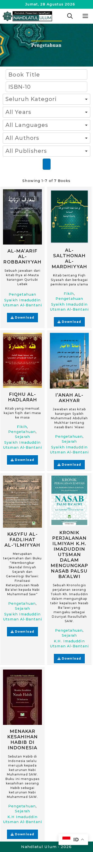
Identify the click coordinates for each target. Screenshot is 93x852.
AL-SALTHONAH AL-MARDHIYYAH (69, 258)
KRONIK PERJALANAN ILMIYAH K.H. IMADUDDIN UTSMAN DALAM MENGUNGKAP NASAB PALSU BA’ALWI (69, 554)
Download (24, 317)
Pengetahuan (22, 294)
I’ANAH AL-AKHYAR (69, 397)
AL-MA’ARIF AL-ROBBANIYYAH (22, 256)
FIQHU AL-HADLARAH (22, 397)
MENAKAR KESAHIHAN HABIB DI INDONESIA (22, 740)
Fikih (69, 293)
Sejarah (22, 436)
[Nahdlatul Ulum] (27, 16)
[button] (70, 16)
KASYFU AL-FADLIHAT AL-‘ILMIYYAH (22, 539)
